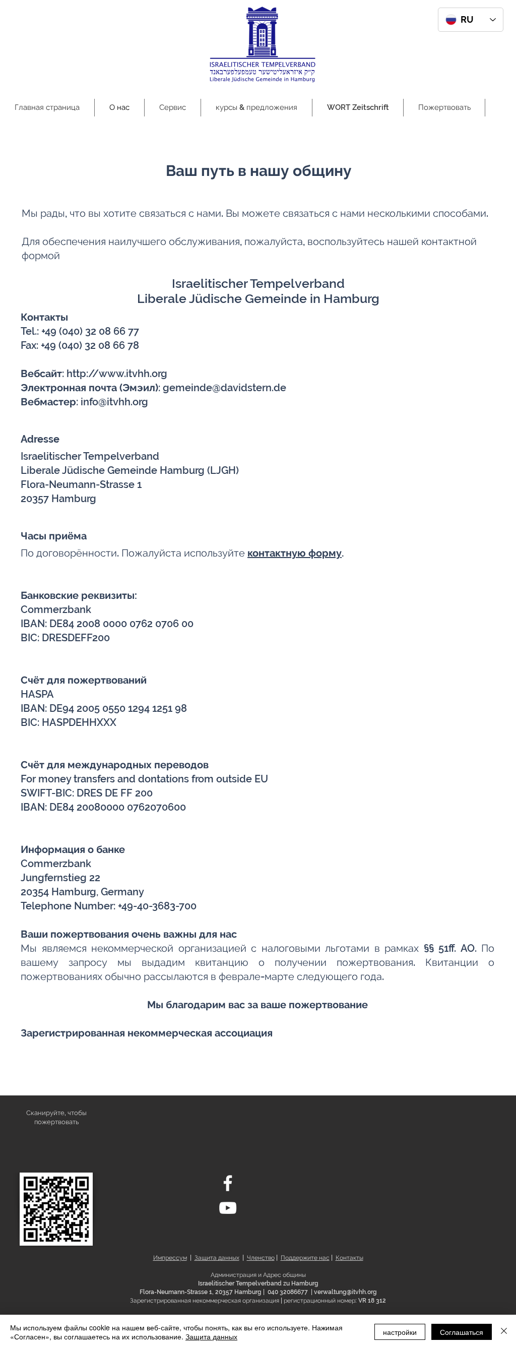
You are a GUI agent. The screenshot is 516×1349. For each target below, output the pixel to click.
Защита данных (217, 1257)
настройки (400, 1332)
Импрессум (170, 1257)
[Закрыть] (504, 1332)
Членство (261, 1257)
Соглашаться (461, 1332)
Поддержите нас (305, 1257)
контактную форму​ (294, 553)
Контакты (349, 1257)
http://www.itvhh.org (117, 373)
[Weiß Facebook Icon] (227, 1183)
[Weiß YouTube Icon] (227, 1207)
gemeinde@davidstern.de (224, 388)
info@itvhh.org (114, 402)
